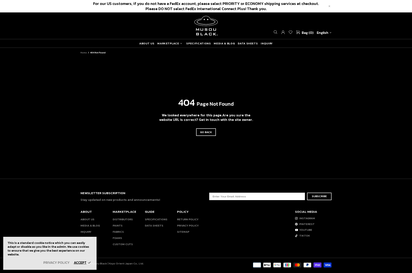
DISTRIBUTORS (123, 219)
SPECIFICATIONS (156, 219)
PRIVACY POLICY (188, 226)
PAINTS (118, 226)
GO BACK (206, 132)
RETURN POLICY (187, 219)
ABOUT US (87, 219)
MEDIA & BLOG (90, 226)
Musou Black (206, 26)
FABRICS (118, 232)
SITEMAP (183, 232)
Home (83, 52)
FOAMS (117, 238)
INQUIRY (85, 232)
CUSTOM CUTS (123, 244)
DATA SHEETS (154, 226)
